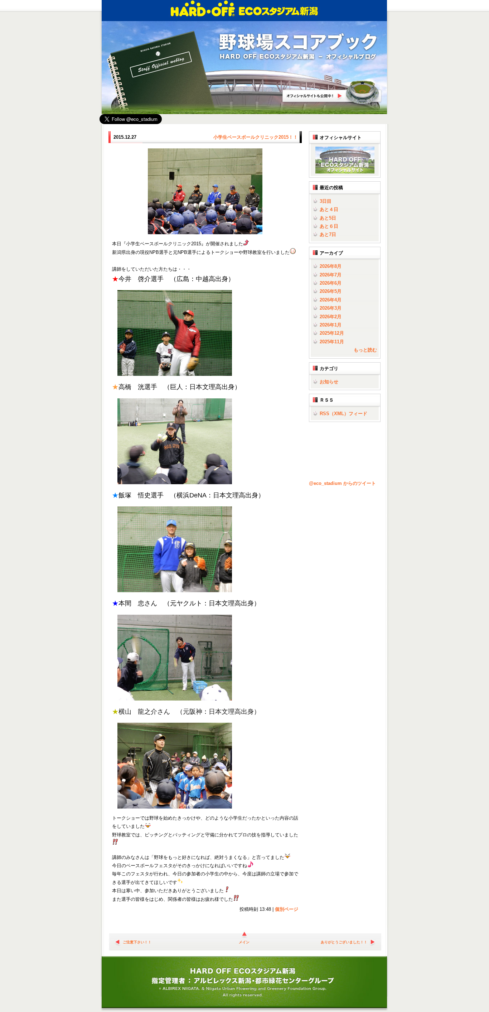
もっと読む (365, 350)
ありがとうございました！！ (344, 942)
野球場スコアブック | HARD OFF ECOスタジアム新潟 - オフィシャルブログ (298, 47)
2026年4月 (331, 300)
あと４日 (329, 209)
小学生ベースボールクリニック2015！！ (255, 137)
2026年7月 (331, 274)
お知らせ (329, 381)
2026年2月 (331, 316)
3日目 (325, 201)
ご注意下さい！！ (137, 942)
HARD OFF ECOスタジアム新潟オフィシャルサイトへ (332, 92)
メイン (244, 942)
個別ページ (286, 909)
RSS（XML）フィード (343, 413)
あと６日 (329, 226)
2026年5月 (331, 291)
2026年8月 (331, 266)
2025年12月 (332, 333)
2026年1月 (331, 325)
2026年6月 (331, 283)
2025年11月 (332, 341)
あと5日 (328, 218)
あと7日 (328, 234)
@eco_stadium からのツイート (342, 483)
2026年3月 (331, 308)
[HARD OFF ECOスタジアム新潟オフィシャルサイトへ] (343, 172)
